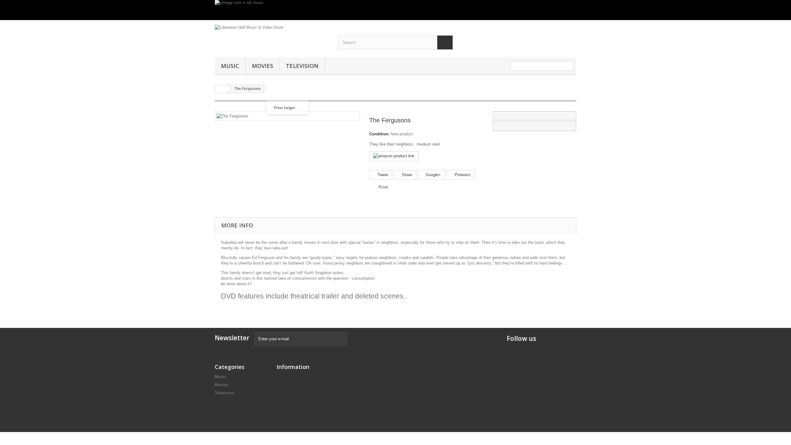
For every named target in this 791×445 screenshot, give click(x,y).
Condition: (379, 134)
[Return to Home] (221, 89)
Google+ (433, 174)
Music (230, 66)
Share (406, 174)
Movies (262, 66)
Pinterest (462, 174)
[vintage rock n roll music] (395, 10)
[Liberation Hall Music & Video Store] (272, 35)
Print (383, 187)
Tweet (382, 174)
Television (302, 66)
